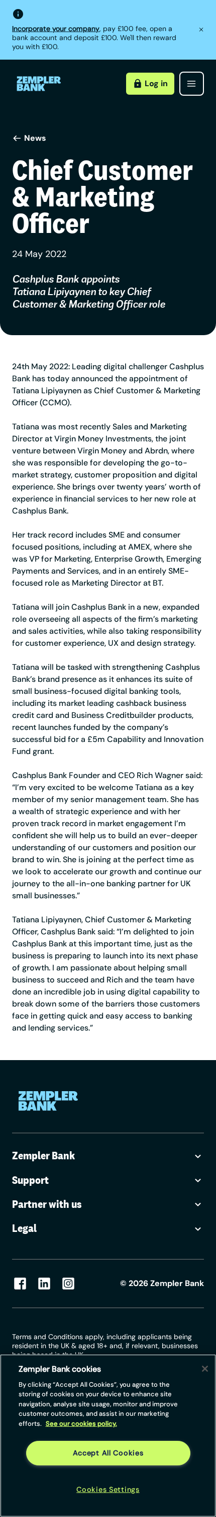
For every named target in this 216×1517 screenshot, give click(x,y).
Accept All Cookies (108, 1452)
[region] (108, 1435)
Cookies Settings (108, 1489)
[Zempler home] (48, 1101)
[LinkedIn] (44, 1284)
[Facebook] (20, 1284)
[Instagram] (68, 1284)
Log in (156, 83)
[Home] (39, 84)
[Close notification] (201, 30)
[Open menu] (191, 84)
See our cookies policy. (81, 1423)
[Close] (205, 1369)
